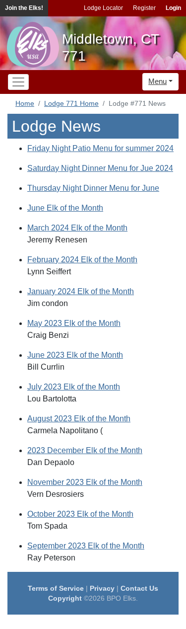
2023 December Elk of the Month (84, 450)
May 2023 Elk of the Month (74, 323)
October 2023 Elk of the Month (80, 514)
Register (144, 7)
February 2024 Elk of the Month (82, 259)
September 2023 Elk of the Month (85, 546)
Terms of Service (56, 588)
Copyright (65, 598)
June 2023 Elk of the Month (75, 355)
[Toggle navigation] (18, 82)
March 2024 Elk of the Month (77, 228)
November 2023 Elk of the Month (84, 482)
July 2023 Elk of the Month (73, 387)
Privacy (102, 588)
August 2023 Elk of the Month (78, 418)
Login (173, 7)
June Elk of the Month (65, 208)
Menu (157, 81)
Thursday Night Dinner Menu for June (93, 188)
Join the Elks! (24, 7)
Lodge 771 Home (71, 103)
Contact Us (139, 588)
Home (24, 103)
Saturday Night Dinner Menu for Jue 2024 (100, 168)
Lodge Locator (103, 7)
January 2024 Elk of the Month (80, 291)
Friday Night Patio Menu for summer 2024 (100, 148)
